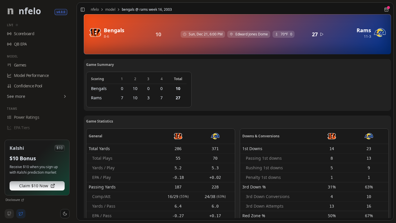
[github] (9, 213)
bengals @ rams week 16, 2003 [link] (147, 9)
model (110, 9)
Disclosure (13, 200)
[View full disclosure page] (22, 200)
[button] (65, 213)
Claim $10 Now (33, 185)
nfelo (95, 9)
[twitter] (21, 213)
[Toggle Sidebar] (74, 111)
